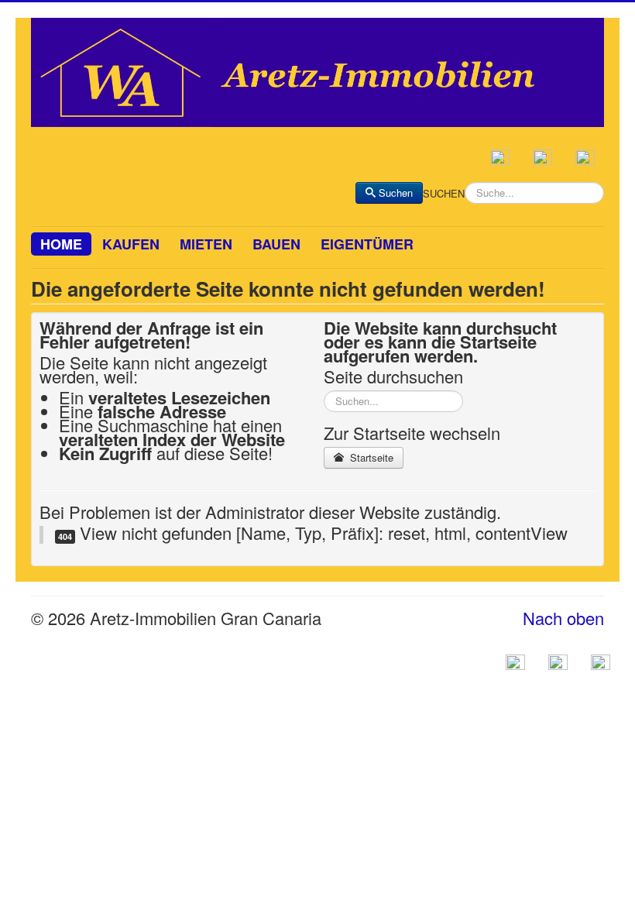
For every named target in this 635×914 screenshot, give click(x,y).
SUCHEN (444, 194)
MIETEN (206, 244)
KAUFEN (131, 244)
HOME (61, 244)
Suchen (396, 192)
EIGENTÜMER (367, 244)
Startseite (370, 457)
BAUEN (276, 244)
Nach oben (563, 618)
